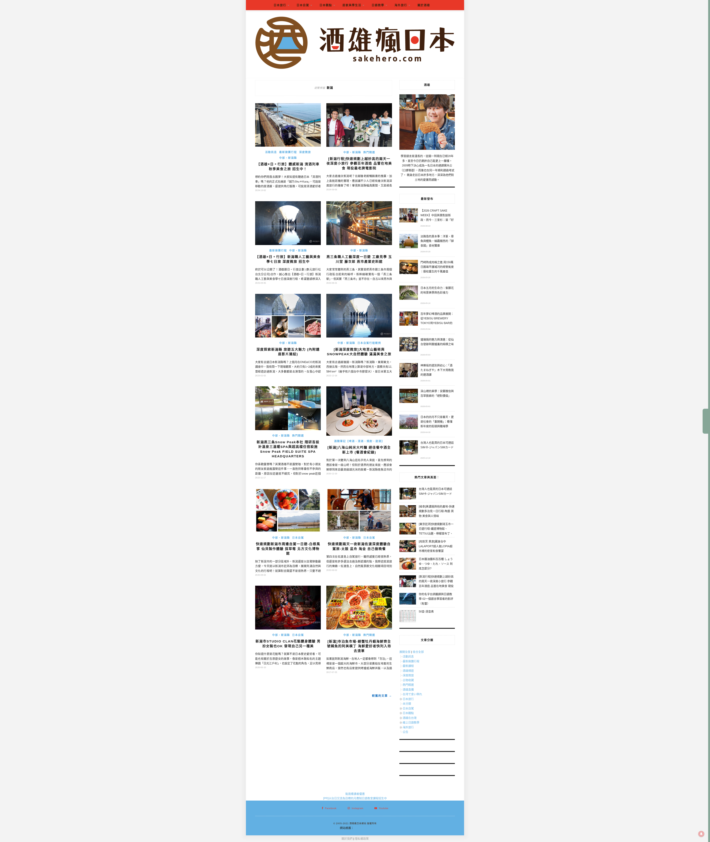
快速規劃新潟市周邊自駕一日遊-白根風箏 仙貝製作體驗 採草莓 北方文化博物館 (288, 548)
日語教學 (378, 5)
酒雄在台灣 (410, 717)
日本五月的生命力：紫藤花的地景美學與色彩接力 (437, 290)
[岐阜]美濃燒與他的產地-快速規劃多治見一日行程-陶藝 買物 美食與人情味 (436, 511)
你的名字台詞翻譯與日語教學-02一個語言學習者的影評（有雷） (436, 599)
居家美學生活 (351, 5)
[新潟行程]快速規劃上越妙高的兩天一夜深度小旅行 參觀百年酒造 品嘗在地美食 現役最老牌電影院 (359, 163)
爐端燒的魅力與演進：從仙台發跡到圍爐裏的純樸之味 (437, 342)
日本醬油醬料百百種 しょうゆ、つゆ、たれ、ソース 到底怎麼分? (436, 563)
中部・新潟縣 (288, 157)
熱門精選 (369, 152)
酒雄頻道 (408, 670)
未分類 (407, 703)
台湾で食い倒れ (412, 694)
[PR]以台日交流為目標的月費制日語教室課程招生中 (355, 798)
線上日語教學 (411, 722)
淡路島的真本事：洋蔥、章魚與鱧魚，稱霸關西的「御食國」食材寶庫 (437, 241)
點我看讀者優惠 (355, 793)
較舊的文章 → (382, 695)
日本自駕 (303, 5)
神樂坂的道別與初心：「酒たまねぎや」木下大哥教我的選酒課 (437, 370)
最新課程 (408, 665)
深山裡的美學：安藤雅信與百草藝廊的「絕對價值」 (437, 393)
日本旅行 (280, 5)
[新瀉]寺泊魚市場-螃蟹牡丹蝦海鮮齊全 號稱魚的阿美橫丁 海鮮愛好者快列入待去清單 (359, 646)
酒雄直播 (408, 689)
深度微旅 (305, 152)
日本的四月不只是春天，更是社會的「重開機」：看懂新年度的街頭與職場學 (437, 421)
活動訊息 (271, 152)
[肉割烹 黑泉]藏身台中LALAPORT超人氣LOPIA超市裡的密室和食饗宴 (435, 546)
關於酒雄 (423, 5)
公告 (405, 731)
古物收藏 (408, 680)
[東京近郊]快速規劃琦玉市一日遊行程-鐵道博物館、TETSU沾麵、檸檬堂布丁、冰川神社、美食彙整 (436, 531)
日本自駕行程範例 (369, 342)
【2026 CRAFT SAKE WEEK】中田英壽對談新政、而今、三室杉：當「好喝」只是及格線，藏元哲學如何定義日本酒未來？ (437, 215)
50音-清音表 (426, 611)
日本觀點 (326, 5)
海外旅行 (401, 5)
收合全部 (418, 651)
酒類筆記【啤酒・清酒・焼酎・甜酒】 (359, 441)
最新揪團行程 (288, 152)
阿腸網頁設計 (362, 827)
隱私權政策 (362, 838)
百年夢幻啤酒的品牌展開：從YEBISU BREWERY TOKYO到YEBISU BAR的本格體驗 (437, 319)
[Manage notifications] (701, 834)
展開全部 (404, 651)
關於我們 (347, 838)
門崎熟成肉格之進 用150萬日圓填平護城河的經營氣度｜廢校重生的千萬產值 (437, 267)
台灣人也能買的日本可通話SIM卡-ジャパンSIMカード (437, 445)
